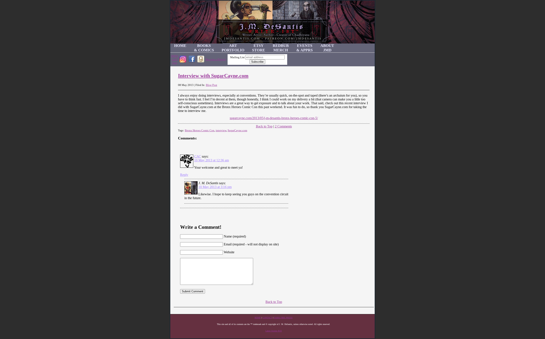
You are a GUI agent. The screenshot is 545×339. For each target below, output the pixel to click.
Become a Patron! (216, 59)
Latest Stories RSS (273, 331)
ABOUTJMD (327, 47)
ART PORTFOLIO (233, 47)
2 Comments (283, 126)
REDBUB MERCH (281, 47)
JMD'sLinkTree (174, 59)
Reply (184, 175)
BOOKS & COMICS (204, 47)
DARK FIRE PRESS (283, 317)
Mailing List (237, 57)
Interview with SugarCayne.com (213, 75)
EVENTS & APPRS (304, 47)
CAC (197, 156)
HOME (180, 45)
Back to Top (264, 126)
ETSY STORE (258, 47)
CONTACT (267, 317)
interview (221, 130)
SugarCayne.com (237, 130)
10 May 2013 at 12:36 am (211, 160)
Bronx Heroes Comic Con (199, 130)
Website (229, 252)
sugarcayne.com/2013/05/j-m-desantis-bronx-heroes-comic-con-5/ (274, 118)
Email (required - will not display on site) (251, 244)
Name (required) (235, 236)
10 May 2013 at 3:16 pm (215, 187)
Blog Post (211, 85)
